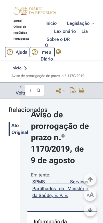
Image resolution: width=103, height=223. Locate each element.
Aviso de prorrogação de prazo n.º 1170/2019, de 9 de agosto (61, 137)
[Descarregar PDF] (73, 91)
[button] (34, 12)
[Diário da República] (34, 12)
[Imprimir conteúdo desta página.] (82, 91)
